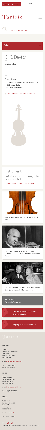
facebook (3, 423)
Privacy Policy (16, 425)
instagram (12, 423)
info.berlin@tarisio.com (13, 413)
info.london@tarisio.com (13, 387)
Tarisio (10, 337)
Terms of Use (6, 425)
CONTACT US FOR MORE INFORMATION (19, 184)
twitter (8, 423)
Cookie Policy (25, 425)
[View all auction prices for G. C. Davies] (6, 94)
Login (30, 4)
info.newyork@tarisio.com (14, 361)
